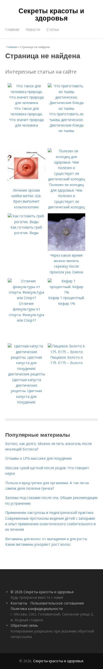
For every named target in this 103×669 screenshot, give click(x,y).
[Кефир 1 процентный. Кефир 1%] (66, 292)
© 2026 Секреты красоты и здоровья (42, 591)
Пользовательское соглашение (57, 603)
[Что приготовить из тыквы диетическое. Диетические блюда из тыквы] (66, 108)
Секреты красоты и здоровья (51, 14)
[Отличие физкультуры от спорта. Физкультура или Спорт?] (26, 297)
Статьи (52, 29)
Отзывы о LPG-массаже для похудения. (38, 458)
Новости (33, 29)
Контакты (18, 603)
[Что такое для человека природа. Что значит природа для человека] (26, 102)
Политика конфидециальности (36, 608)
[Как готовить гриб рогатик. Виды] (26, 221)
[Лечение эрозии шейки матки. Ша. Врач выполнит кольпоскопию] (26, 184)
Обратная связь (24, 625)
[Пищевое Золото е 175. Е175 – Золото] (66, 351)
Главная (12, 29)
